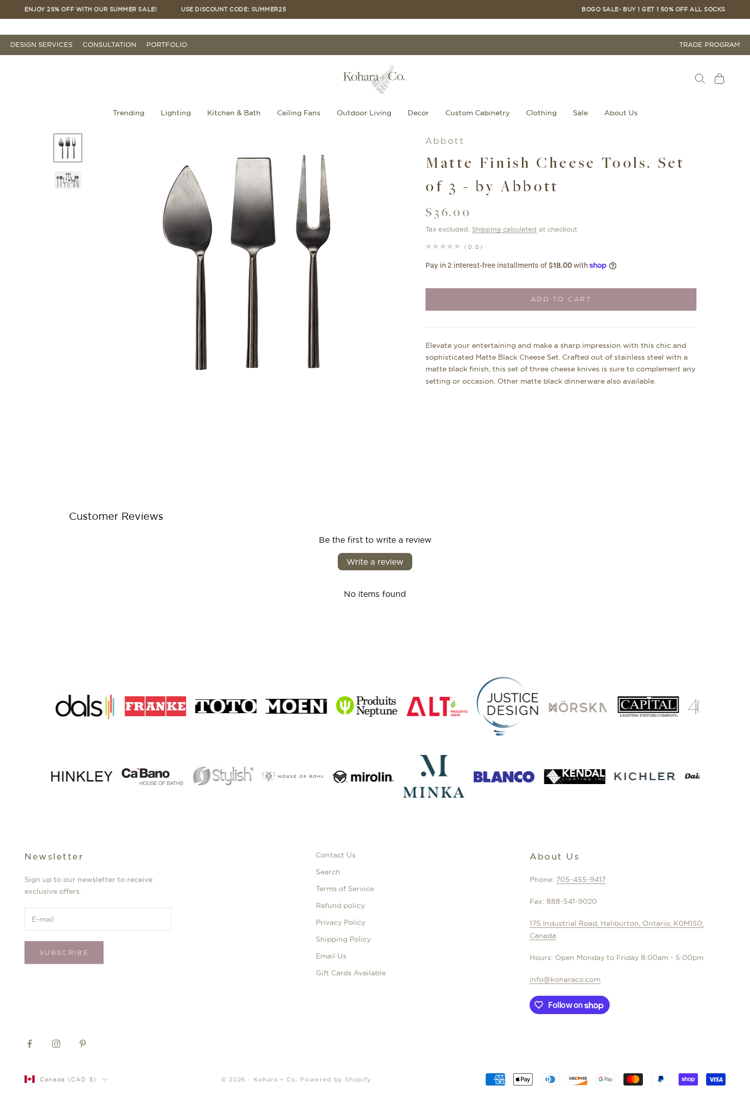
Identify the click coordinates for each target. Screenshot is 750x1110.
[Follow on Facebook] (29, 1044)
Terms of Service (345, 888)
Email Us (331, 956)
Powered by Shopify (335, 1079)
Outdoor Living (364, 112)
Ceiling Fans (298, 112)
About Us (621, 112)
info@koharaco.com (565, 979)
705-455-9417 (581, 879)
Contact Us (336, 855)
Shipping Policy (343, 939)
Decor (418, 112)
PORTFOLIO (166, 44)
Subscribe (64, 952)
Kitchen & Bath (234, 112)
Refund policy (340, 905)
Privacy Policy (340, 922)
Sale (580, 112)
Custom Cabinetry (477, 112)
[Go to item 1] (68, 148)
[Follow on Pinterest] (83, 1044)
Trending (128, 112)
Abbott (445, 141)
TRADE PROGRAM (709, 44)
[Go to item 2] (68, 180)
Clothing (541, 112)
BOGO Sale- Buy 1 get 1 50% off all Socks (654, 9)
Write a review (375, 562)
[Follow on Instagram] (56, 1044)
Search (328, 871)
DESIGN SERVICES (41, 44)
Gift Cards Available (351, 972)
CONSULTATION (109, 44)
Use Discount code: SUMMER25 (233, 9)
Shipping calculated (504, 229)
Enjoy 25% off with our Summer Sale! (90, 9)
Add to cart (561, 299)
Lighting (176, 112)
